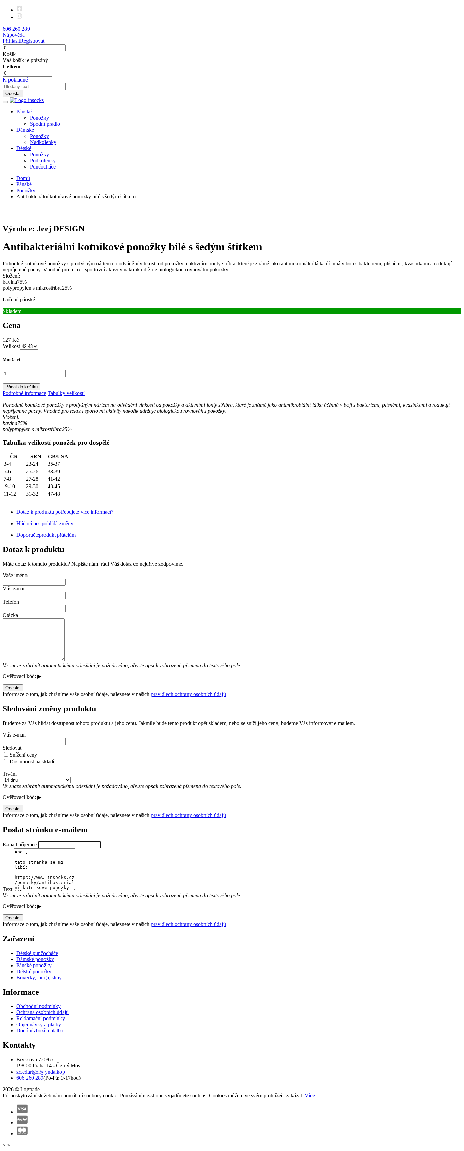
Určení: (11, 299)
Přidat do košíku (21, 386)
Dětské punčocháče (37, 953)
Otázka (10, 615)
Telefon (11, 602)
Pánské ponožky (34, 965)
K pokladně (15, 80)
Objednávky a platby (38, 1024)
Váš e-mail (14, 588)
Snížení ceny (23, 755)
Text (8, 889)
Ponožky (39, 118)
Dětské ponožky (33, 971)
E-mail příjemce (20, 844)
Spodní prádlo (45, 124)
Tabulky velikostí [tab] (66, 393)
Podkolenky (43, 160)
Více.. (311, 1095)
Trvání (10, 774)
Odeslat (13, 93)
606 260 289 (29, 1078)
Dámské (25, 130)
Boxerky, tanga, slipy (39, 977)
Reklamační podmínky (40, 1018)
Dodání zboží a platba (39, 1030)
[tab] (232, 370)
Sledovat (12, 748)
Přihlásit (11, 41)
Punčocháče (43, 167)
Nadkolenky (43, 142)
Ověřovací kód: (20, 676)
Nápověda (14, 35)
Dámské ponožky (35, 959)
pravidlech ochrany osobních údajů (188, 694)
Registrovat (32, 41)
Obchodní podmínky (38, 1006)
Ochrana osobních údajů (42, 1012)
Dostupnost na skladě (32, 761)
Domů (23, 178)
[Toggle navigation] (5, 102)
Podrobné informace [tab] (24, 393)
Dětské (23, 148)
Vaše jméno (15, 575)
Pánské (24, 111)
